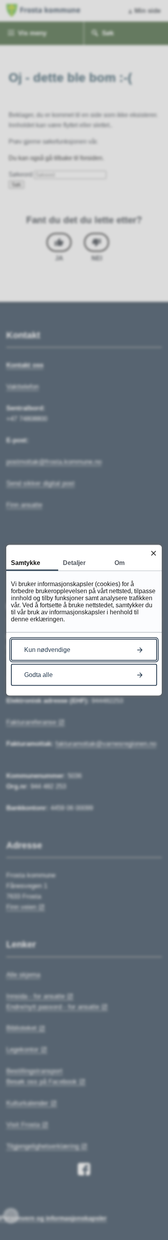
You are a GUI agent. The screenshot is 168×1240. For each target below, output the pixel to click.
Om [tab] (119, 562)
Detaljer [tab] (74, 562)
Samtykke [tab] (25, 562)
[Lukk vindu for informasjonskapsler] (153, 553)
